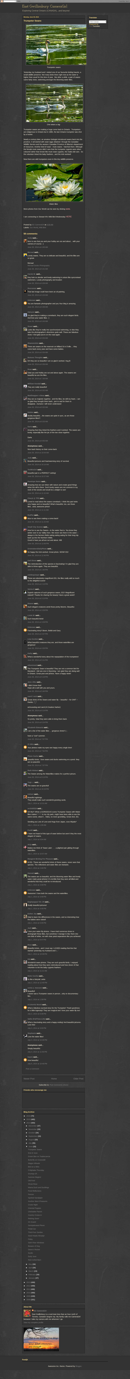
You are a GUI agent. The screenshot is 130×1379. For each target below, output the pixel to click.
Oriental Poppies (34, 1208)
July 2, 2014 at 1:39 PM (37, 999)
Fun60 (30, 830)
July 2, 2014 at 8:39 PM (37, 1014)
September (33, 1136)
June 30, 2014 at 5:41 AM (38, 269)
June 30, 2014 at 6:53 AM (38, 338)
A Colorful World (35, 1005)
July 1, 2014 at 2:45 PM (37, 868)
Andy (30, 238)
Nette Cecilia (33, 976)
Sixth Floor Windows (36, 1243)
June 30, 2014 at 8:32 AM (38, 390)
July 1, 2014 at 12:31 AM (37, 803)
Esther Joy (32, 914)
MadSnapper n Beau (36, 396)
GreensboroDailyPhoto (37, 549)
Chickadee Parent (35, 1212)
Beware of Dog (34, 1246)
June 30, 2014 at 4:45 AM (38, 247)
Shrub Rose (32, 1184)
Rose (30, 945)
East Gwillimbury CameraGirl (44, 6)
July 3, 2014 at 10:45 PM (37, 1040)
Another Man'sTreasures (37, 1201)
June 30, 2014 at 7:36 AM (38, 379)
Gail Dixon (32, 561)
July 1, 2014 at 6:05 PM (37, 923)
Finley (30, 1239)
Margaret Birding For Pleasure (40, 859)
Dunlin (30, 1253)
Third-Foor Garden (35, 1232)
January (32, 1278)
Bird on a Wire (33, 1167)
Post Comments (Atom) (59, 1085)
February (32, 1275)
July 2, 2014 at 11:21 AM (37, 971)
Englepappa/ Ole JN (36, 902)
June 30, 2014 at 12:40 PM (38, 555)
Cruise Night (33, 1205)
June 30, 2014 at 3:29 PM (38, 622)
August (32, 1140)
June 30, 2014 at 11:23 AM (38, 522)
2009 (28, 1296)
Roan (30, 369)
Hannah (31, 873)
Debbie (30, 412)
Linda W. (31, 615)
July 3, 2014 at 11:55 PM (37, 1052)
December (33, 1126)
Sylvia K (31, 589)
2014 (28, 1123)
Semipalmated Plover (36, 1225)
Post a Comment (32, 1069)
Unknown (31, 300)
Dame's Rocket (34, 1250)
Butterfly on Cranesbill (36, 1160)
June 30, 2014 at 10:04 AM (38, 453)
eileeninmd (32, 665)
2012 (28, 1286)
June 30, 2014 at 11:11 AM (38, 510)
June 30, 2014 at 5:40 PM (38, 691)
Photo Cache (33, 756)
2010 (28, 1293)
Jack (29, 928)
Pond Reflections (34, 1191)
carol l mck (32, 696)
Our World (34, 227)
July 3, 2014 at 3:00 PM (37, 1028)
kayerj (30, 1057)
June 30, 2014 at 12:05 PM (38, 544)
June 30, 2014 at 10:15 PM (38, 789)
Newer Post (29, 1078)
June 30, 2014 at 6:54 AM (38, 352)
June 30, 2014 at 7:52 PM (38, 751)
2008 (28, 1300)
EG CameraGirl (40, 1311)
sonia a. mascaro (35, 988)
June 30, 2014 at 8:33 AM (38, 421)
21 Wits (31, 744)
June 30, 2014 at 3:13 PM (38, 598)
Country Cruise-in (35, 1215)
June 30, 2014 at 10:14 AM (38, 464)
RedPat (31, 515)
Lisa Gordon (33, 639)
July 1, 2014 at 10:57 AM (37, 854)
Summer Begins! (34, 1177)
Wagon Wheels (34, 1163)
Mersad (31, 252)
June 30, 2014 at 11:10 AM (38, 493)
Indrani (31, 794)
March (31, 1271)
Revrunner (32, 288)
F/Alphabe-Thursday (36, 1170)
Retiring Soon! (33, 1218)
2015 (28, 1119)
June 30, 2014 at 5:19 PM (38, 677)
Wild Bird (42, 227)
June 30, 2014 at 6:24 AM (38, 295)
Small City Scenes (35, 527)
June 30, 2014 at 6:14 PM (38, 710)
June (31, 1147)
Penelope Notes (34, 481)
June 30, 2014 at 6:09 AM (38, 283)
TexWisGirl (32, 470)
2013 (28, 1282)
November (33, 1129)
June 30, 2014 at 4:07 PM (38, 634)
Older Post (78, 1078)
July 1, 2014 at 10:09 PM (37, 954)
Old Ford (31, 1181)
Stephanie (32, 1033)
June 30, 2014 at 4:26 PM (38, 648)
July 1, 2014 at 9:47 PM (37, 940)
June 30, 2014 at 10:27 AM (38, 476)
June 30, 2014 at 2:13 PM (38, 584)
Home (54, 1078)
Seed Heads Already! (36, 1236)
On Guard (32, 1222)
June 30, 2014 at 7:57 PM (38, 765)
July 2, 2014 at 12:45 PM (37, 983)
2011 (28, 1289)
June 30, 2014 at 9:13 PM (38, 777)
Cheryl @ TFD (33, 498)
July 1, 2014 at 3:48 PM (37, 897)
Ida (29, 959)
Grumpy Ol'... (33, 1174)
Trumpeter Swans (35, 1150)
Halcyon (31, 312)
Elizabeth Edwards (35, 727)
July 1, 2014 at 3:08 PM (37, 885)
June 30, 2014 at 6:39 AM (38, 307)
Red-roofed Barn (34, 1260)
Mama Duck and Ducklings (38, 1187)
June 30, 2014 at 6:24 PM (38, 722)
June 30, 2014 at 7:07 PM (38, 739)
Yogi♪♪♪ (31, 782)
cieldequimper (34, 575)
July (30, 1143)
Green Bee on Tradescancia (39, 1156)
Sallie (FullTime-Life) (36, 1019)
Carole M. (32, 274)
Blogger (78, 1366)
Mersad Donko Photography (39, 266)
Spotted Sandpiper (35, 1198)
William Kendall (34, 384)
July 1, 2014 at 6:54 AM (37, 839)
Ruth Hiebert (33, 770)
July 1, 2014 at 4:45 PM (37, 909)
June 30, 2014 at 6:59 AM (38, 364)
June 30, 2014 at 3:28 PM (38, 610)
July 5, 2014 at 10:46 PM (37, 1064)
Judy (30, 458)
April (31, 1268)
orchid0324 (32, 808)
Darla (30, 427)
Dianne (30, 603)
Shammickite (33, 343)
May (30, 1264)
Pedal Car (32, 1229)
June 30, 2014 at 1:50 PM (38, 570)
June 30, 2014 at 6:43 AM (38, 321)
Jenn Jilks (32, 682)
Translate (96, 26)
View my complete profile (33, 1322)
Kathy (30, 653)
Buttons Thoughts (35, 357)
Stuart (30, 326)
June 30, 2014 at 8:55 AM (38, 441)
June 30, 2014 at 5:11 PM (38, 660)
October (32, 1133)
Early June (32, 1256)
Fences (31, 1194)
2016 (28, 1116)
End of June (32, 1153)
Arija (30, 845)
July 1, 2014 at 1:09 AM (37, 825)
